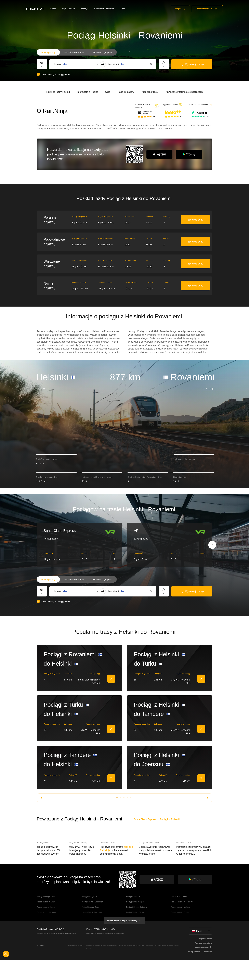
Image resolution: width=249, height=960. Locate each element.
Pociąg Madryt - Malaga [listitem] (180, 907)
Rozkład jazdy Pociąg (58, 92)
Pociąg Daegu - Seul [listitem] (134, 897)
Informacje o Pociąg (87, 92)
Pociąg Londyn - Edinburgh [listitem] (92, 902)
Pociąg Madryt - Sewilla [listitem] (180, 912)
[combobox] (69, 64)
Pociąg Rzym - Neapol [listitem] (135, 902)
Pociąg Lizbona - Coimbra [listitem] (136, 907)
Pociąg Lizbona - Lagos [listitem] (46, 907)
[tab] (58, 92)
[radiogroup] (77, 52)
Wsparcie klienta (205, 939)
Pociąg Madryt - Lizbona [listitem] (46, 912)
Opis (107, 92)
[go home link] (35, 8)
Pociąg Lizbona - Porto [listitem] (90, 907)
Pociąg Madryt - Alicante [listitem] (135, 912)
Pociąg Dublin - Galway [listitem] (46, 902)
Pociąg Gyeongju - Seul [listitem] (46, 897)
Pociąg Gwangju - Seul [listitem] (90, 897)
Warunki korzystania (203, 943)
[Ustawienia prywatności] (6, 954)
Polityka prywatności (203, 947)
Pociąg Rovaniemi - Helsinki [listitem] (182, 902)
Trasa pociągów (125, 92)
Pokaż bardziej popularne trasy (122, 921)
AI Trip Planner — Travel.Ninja (200, 952)
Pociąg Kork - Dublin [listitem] (179, 897)
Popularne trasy (149, 92)
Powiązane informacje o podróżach (184, 92)
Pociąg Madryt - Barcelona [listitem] (91, 912)
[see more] (111, 679)
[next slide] (212, 545)
